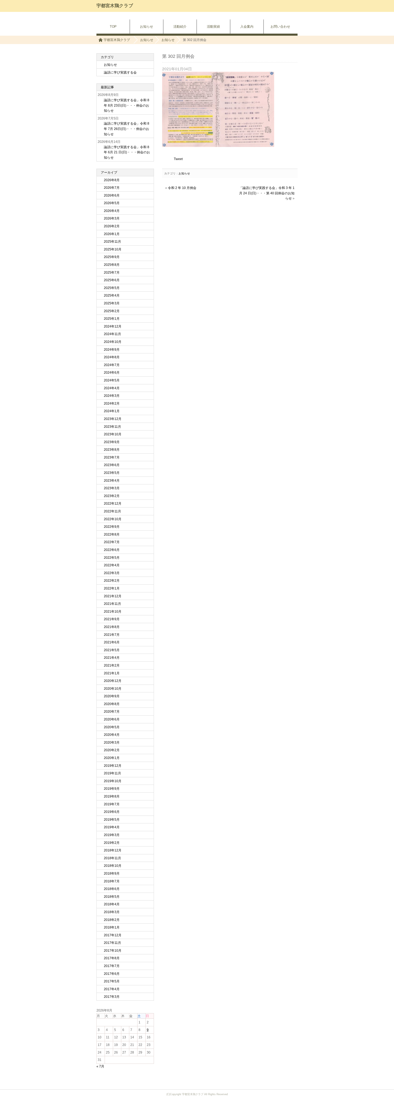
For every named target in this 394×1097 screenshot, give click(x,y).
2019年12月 (112, 765)
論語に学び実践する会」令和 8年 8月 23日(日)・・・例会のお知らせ (126, 105)
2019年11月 (112, 773)
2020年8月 (112, 704)
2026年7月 (112, 187)
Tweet (178, 159)
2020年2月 (112, 750)
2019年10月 (112, 781)
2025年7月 (112, 272)
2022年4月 (112, 565)
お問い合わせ (280, 26)
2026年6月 (112, 195)
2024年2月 (112, 403)
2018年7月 (112, 881)
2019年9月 (112, 788)
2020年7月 (112, 711)
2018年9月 (112, 873)
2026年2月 (112, 226)
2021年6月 (112, 642)
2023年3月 (112, 488)
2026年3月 (112, 218)
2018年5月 (112, 896)
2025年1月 (112, 318)
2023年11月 (112, 426)
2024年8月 (112, 357)
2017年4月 (112, 989)
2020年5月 (112, 727)
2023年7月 (112, 457)
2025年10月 (112, 249)
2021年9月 (112, 619)
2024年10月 (112, 342)
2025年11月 (112, 241)
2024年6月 (112, 372)
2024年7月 (112, 365)
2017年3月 (112, 996)
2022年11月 (112, 511)
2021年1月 (112, 673)
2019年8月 (112, 796)
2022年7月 (112, 542)
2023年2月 (112, 496)
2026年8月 (112, 180)
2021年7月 (112, 634)
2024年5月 (112, 380)
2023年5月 (112, 473)
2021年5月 (112, 650)
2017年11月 (112, 943)
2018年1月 (112, 927)
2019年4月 (112, 827)
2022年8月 (112, 534)
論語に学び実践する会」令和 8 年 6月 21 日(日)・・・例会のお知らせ (127, 152)
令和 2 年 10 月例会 (182, 188)
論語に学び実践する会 (120, 72)
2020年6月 (112, 719)
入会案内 (246, 26)
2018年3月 (112, 912)
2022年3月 (112, 573)
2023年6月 (112, 465)
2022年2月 (112, 580)
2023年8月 (112, 449)
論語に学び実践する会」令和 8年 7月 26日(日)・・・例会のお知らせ (126, 129)
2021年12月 (112, 596)
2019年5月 (112, 819)
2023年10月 (112, 434)
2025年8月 (112, 264)
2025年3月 (112, 303)
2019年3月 (112, 835)
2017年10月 (112, 950)
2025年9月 (112, 257)
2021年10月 (112, 611)
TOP (53, 21)
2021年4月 (112, 657)
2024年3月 (112, 395)
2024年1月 (112, 411)
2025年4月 (112, 295)
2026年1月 (112, 234)
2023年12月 (112, 419)
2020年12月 (112, 681)
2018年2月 (112, 920)
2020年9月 (112, 696)
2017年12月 (112, 935)
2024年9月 (112, 349)
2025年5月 (112, 288)
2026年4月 (112, 211)
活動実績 (213, 26)
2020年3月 (112, 742)
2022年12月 (112, 503)
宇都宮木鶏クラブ (114, 5)
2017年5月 (112, 981)
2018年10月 (112, 865)
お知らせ (81, 21)
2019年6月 (112, 812)
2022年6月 (112, 550)
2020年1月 (112, 758)
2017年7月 (112, 966)
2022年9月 (112, 526)
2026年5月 (112, 203)
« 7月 (100, 1066)
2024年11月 (112, 334)
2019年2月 (112, 842)
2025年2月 (112, 311)
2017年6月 (112, 973)
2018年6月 (112, 889)
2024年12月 (112, 326)
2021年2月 (112, 665)
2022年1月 (112, 588)
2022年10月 (112, 519)
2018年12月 (112, 850)
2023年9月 (112, 442)
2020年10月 (112, 688)
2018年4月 (112, 904)
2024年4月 (112, 388)
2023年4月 (112, 480)
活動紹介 (180, 26)
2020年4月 (112, 734)
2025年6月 (112, 280)
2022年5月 (112, 557)
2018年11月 (112, 858)
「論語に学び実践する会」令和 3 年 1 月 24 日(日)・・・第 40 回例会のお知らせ (266, 193)
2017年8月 (112, 958)
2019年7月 (112, 804)
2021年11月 (112, 603)
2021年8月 (112, 627)
